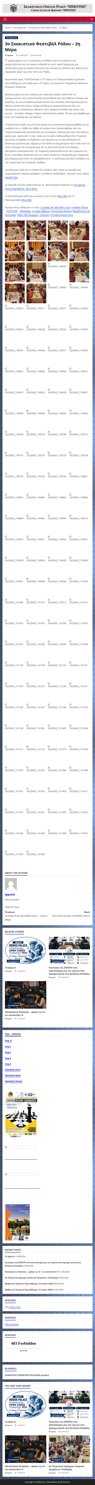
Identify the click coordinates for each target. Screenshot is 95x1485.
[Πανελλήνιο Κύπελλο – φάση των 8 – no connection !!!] (25, 995)
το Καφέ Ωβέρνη (41, 211)
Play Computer (12, 1324)
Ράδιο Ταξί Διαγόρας (27, 214)
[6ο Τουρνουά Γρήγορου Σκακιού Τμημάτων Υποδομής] (69, 1449)
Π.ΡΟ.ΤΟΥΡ (11, 211)
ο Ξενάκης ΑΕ (47, 207)
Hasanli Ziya (11, 177)
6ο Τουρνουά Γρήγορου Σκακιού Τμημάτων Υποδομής (31, 1277)
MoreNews (52, 1482)
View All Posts (12, 907)
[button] (5, 19)
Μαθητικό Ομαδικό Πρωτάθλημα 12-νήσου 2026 (29, 1283)
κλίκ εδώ (62, 196)
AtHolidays (25, 211)
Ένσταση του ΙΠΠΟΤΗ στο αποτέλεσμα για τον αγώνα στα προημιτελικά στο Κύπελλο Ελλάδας (69, 970)
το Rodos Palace (79, 207)
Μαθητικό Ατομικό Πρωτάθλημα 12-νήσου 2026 (28, 1289)
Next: (71, 914)
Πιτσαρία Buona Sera (61, 214)
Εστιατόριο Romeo (61, 211)
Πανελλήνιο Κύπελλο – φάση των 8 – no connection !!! (32, 1271)
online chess (15, 1307)
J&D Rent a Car (62, 207)
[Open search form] (92, 19)
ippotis (10, 55)
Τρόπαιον (44, 214)
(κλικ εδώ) (26, 199)
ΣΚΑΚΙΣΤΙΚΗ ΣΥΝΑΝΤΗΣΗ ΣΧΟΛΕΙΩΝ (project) (27, 1375)
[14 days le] (25, 950)
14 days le (10, 967)
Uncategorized (11, 38)
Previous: (26, 916)
